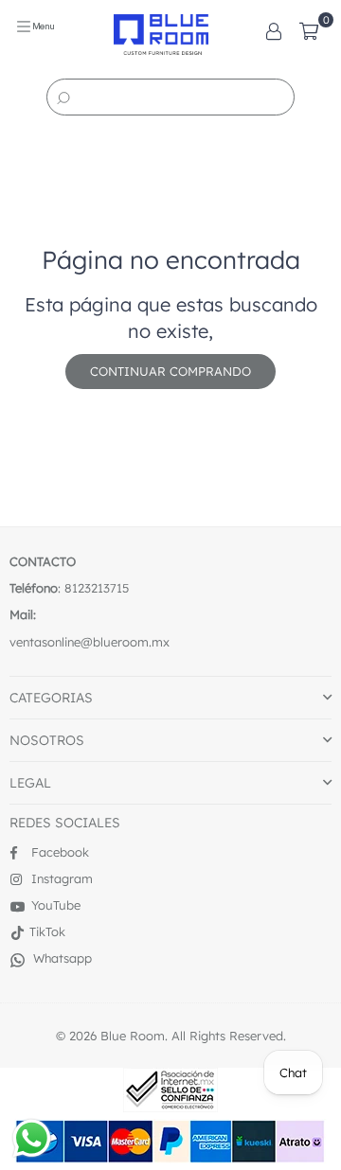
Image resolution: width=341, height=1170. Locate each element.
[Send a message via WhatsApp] (31, 1138)
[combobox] (170, 97)
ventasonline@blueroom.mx (89, 641)
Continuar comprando (170, 371)
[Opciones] (274, 29)
